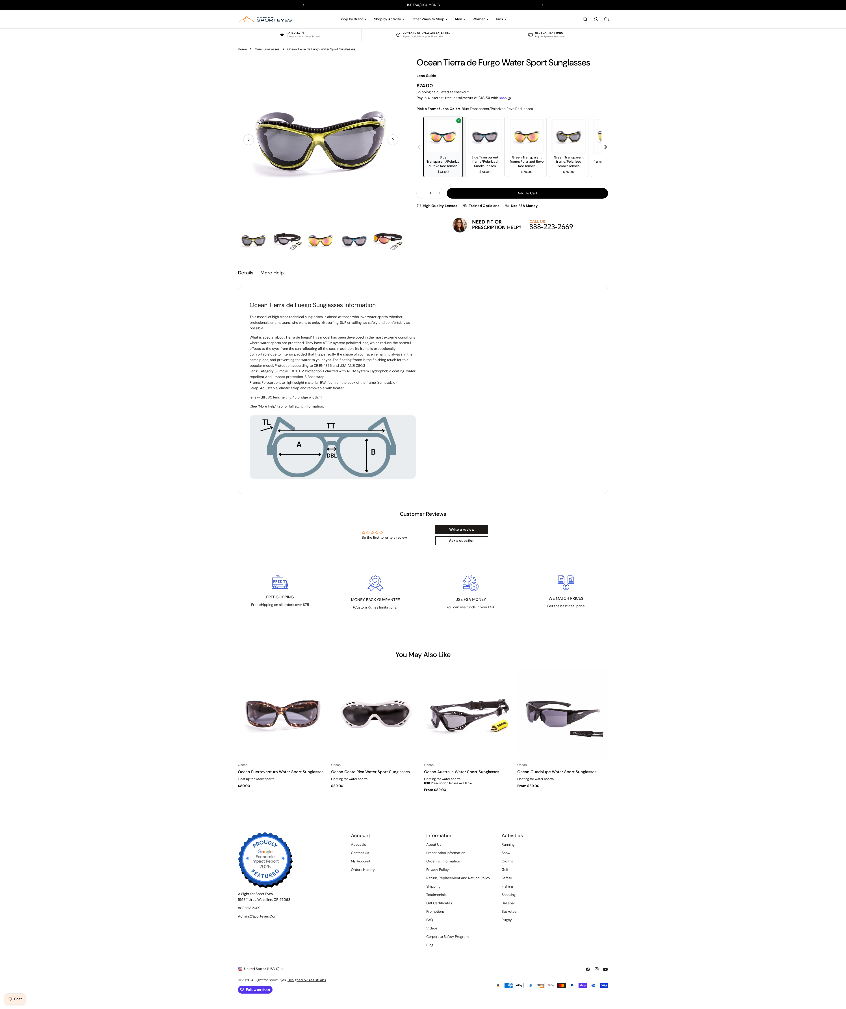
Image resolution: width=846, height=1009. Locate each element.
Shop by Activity (387, 19)
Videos (432, 928)
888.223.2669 (249, 908)
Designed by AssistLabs (307, 980)
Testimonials (436, 894)
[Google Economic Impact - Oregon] (265, 860)
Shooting (509, 894)
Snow (506, 853)
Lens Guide (426, 75)
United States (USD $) (261, 968)
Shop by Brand (352, 19)
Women (479, 19)
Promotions (435, 911)
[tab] (245, 273)
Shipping (424, 92)
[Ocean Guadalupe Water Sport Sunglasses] (562, 713)
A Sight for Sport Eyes (268, 980)
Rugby (507, 920)
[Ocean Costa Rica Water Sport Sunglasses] (376, 713)
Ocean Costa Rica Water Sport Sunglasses (370, 771)
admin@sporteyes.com (258, 916)
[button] (605, 147)
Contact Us (360, 853)
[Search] (585, 19)
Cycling (508, 861)
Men (458, 19)
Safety (507, 878)
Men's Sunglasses (267, 49)
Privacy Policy (437, 869)
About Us (358, 844)
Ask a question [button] (462, 540)
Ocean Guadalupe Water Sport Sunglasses (556, 771)
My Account (360, 861)
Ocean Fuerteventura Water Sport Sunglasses (280, 771)
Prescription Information (445, 853)
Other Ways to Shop (428, 19)
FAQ (429, 920)
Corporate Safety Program (447, 936)
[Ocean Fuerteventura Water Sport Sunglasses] (283, 713)
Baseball (509, 903)
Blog (429, 945)
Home (242, 49)
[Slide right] (393, 139)
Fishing (507, 886)
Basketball (510, 911)
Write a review (461, 529)
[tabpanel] (423, 390)
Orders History (363, 869)
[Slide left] (248, 139)
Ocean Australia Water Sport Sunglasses (461, 771)
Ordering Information (443, 861)
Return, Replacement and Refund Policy (458, 878)
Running (508, 844)
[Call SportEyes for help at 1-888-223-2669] (512, 225)
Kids (499, 19)
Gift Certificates (439, 903)
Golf (505, 869)
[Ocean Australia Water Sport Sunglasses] (469, 713)
